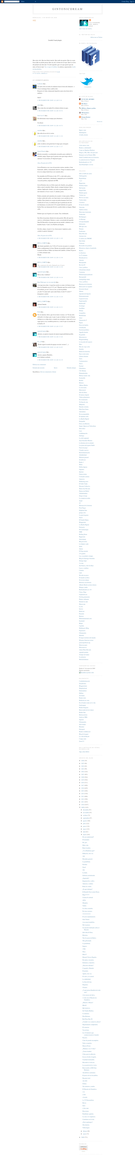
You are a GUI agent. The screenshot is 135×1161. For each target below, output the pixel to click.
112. (34, 20)
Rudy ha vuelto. (87, 886)
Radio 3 (81, 462)
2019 (83, 780)
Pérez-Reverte (83, 234)
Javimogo (82, 306)
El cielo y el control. (88, 976)
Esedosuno (82, 231)
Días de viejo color (84, 347)
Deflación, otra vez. (87, 853)
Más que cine (83, 226)
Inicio (55, 368)
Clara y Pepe (82, 592)
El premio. (85, 971)
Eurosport (82, 729)
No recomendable (84, 414)
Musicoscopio (83, 645)
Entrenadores (83, 691)
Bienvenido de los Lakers (86, 710)
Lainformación (83, 433)
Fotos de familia (83, 325)
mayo (84, 829)
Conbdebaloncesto (84, 681)
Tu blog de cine (83, 402)
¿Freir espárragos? (87, 1122)
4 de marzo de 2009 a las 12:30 (50, 257)
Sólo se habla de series (85, 173)
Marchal (81, 635)
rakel (38, 105)
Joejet (80, 501)
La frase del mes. (87, 982)
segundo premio (83, 652)
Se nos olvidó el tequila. (89, 1057)
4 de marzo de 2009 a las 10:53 (50, 125)
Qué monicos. (86, 1008)
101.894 (84, 1081)
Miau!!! (84, 954)
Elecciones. (85, 1111)
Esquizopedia (83, 301)
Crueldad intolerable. (88, 1060)
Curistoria (82, 272)
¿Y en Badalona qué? (88, 851)
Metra (80, 464)
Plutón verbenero (84, 599)
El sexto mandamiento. (89, 917)
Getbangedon (83, 176)
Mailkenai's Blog (84, 628)
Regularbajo (82, 178)
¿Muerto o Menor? (87, 1002)
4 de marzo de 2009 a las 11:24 (50, 136)
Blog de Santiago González (87, 558)
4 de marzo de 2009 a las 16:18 (50, 360)
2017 (83, 785)
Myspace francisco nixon (86, 640)
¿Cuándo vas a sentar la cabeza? (91, 1022)
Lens (80, 431)
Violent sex (82, 195)
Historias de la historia (85, 284)
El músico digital (84, 395)
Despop (81, 229)
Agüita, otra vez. (87, 974)
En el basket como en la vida (87, 703)
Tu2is (80, 359)
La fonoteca (82, 253)
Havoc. (84, 1103)
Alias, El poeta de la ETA (44, 163)
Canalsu (81, 570)
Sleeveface (82, 428)
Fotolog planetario (84, 597)
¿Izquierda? (85, 878)
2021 (83, 774)
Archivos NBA (83, 717)
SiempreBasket (85, 117)
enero (84, 1134)
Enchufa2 (82, 621)
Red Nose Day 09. (87, 1019)
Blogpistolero (83, 686)
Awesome (81, 207)
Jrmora (81, 549)
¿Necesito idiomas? (88, 965)
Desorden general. (87, 859)
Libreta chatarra (83, 356)
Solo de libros (83, 392)
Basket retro (82, 698)
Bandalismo (82, 315)
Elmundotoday (83, 373)
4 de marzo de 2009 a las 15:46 (50, 337)
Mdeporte (82, 404)
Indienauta (82, 224)
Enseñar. (84, 864)
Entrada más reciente (39, 368)
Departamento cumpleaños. (90, 1024)
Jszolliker (82, 308)
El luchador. (85, 840)
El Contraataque (83, 529)
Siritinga (81, 436)
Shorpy (81, 311)
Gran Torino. (86, 919)
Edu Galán (82, 241)
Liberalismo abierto (84, 270)
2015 (83, 791)
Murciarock (82, 390)
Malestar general (84, 457)
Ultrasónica (82, 368)
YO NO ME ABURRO (87, 99)
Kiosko (81, 380)
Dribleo (81, 693)
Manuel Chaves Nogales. (89, 957)
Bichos (81, 250)
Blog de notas (83, 541)
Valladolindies (83, 493)
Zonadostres (82, 683)
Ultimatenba (82, 633)
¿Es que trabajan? (87, 889)
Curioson (81, 243)
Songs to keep (83, 496)
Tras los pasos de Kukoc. (89, 938)
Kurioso (81, 616)
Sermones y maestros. (88, 963)
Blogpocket (82, 522)
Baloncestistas (83, 715)
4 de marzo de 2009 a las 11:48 (50, 238)
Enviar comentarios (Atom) (48, 372)
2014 (83, 794)
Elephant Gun (83, 510)
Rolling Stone (83, 534)
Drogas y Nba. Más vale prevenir (88, 152)
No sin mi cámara (84, 580)
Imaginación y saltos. (88, 881)
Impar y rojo (82, 130)
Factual (81, 366)
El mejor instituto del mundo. (87, 638)
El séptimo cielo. (84, 416)
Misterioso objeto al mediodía (87, 248)
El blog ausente (83, 551)
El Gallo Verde (83, 484)
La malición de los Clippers (87, 160)
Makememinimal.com (85, 618)
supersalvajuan (41, 272)
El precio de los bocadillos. (90, 1075)
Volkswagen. (86, 1128)
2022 (83, 772)
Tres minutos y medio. (88, 1086)
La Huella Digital (84, 419)
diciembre (86, 810)
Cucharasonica (83, 361)
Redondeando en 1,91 (85, 162)
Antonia (81, 260)
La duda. (84, 873)
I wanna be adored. (87, 897)
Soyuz (81, 517)
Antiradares (82, 412)
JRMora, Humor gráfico (88, 108)
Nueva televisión (84, 354)
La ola (81, 606)
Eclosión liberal (83, 289)
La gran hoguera (83, 515)
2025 (83, 763)
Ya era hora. (85, 1030)
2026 (83, 761)
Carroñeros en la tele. (88, 1119)
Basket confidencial (84, 732)
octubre (85, 815)
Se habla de (82, 460)
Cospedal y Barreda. (88, 968)
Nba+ (80, 344)
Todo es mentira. (87, 1043)
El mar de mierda (84, 205)
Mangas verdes (83, 587)
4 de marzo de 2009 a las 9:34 (49, 100)
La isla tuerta (82, 387)
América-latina (83, 210)
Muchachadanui (83, 659)
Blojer (81, 623)
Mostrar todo (99, 121)
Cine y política (83, 267)
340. (83, 856)
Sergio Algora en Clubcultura (87, 426)
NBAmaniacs (85, 113)
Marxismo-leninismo (85, 212)
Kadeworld (82, 303)
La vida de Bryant (84, 736)
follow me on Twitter (96, 37)
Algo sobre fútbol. (84, 752)
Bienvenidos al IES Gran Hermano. (89, 1069)
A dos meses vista (84, 145)
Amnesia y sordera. (87, 884)
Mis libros (84, 104)
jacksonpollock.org (84, 643)
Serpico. (84, 946)
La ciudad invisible (84, 498)
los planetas (82, 657)
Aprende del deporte (85, 294)
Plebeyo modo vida (84, 376)
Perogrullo (82, 421)
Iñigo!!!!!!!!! (85, 895)
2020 (83, 777)
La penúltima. (86, 862)
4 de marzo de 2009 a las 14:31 (50, 307)
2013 (83, 796)
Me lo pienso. (86, 925)
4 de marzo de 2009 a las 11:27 (50, 146)
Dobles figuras (83, 467)
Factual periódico (84, 330)
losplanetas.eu (83, 594)
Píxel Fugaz (82, 508)
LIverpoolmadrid (84, 222)
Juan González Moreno (85, 440)
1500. (84, 949)
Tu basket (82, 695)
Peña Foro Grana (83, 409)
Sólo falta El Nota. (87, 932)
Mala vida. (85, 845)
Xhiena (81, 291)
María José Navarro (84, 489)
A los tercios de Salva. (88, 995)
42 (80, 503)
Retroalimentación (84, 453)
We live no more (83, 197)
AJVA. (84, 900)
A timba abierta (83, 135)
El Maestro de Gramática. (89, 1089)
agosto (85, 821)
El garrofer (82, 335)
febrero (85, 1131)
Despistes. (85, 985)
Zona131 (81, 741)
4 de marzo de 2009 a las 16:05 (50, 347)
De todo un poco (84, 575)
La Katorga (82, 219)
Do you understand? (88, 837)
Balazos (81, 383)
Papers (81, 323)
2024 (83, 766)
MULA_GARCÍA (42, 243)
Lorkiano (40, 84)
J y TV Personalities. (88, 1100)
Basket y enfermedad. (85, 148)
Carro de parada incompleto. (90, 1040)
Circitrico (82, 202)
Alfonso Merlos (83, 385)
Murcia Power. (86, 1046)
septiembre (86, 818)
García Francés (41, 151)
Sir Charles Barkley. (88, 1011)
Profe (38, 312)
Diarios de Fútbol (84, 491)
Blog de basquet (83, 734)
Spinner (81, 472)
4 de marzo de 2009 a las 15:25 (50, 326)
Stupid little (82, 190)
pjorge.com (82, 513)
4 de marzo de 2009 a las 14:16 (50, 277)
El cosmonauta (83, 400)
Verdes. (84, 906)
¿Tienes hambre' (87, 1051)
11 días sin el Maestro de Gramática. (89, 999)
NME (80, 532)
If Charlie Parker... (84, 520)
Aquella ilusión (83, 332)
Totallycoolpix (83, 185)
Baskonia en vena (84, 700)
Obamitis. (85, 903)
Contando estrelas (84, 477)
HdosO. (84, 1005)
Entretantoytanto (84, 296)
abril (84, 832)
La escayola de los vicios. (89, 1065)
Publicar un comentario (39, 364)
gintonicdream (67, 9)
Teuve (81, 363)
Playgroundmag (83, 339)
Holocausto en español (85, 287)
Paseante (81, 614)
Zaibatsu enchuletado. (88, 875)
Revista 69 (82, 265)
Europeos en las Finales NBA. (87, 155)
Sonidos (81, 349)
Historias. (85, 935)
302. (83, 870)
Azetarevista (82, 236)
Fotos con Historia (84, 424)
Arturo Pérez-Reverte (85, 650)
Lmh (80, 573)
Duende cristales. (84, 407)
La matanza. (85, 1013)
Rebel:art (81, 611)
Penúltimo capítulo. (88, 1114)
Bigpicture (82, 183)
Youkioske (82, 214)
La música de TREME (85, 238)
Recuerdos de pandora (85, 246)
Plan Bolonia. (86, 1016)
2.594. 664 (85, 1108)
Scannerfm (82, 378)
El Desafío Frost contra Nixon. (91, 892)
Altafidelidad (83, 455)
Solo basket (82, 724)
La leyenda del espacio (85, 342)
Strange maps (83, 561)
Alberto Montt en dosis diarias (87, 585)
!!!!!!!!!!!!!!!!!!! (86, 914)
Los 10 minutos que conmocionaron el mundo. (90, 1034)
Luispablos (82, 313)
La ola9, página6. (84, 438)
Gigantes (81, 469)
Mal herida (82, 188)
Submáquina (82, 132)
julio (84, 823)
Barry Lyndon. (86, 848)
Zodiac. (84, 1084)
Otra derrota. (86, 1125)
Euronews (82, 527)
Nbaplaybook (83, 688)
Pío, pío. (84, 842)
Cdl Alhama (82, 371)
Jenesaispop (82, 539)
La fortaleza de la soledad (86, 443)
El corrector (85, 1027)
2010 (83, 805)
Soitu (80, 546)
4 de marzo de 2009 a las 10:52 (50, 111)
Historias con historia (85, 582)
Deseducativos (83, 258)
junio (84, 826)
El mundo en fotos (84, 578)
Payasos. (84, 1038)
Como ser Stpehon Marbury (87, 150)
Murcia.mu (82, 604)
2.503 (84, 1095)
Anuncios (82, 479)
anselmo (39, 130)
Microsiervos (83, 337)
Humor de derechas (84, 351)
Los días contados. (87, 908)
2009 (83, 807)
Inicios (81, 609)
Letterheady (82, 327)
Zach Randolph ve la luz (86, 164)
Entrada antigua (71, 368)
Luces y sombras (83, 568)
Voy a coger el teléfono (50, 67)
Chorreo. (84, 987)
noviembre (86, 812)
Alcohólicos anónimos (88, 1073)
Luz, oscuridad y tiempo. (86, 556)
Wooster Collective (84, 486)
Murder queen (83, 193)
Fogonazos (82, 630)
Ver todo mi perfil (85, 28)
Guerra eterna (83, 474)
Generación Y (83, 320)
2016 (83, 788)
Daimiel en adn (83, 602)
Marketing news (83, 481)
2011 (83, 802)
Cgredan (81, 626)
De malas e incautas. (88, 960)
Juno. (84, 1106)
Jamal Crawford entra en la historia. (89, 157)
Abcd (80, 318)
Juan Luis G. (41, 115)
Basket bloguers (83, 707)
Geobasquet (82, 705)
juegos (83, 1151)
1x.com (81, 563)
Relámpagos (82, 217)
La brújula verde (83, 544)
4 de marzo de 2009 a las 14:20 (50, 297)
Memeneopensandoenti (85, 274)
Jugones (81, 719)
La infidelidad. (86, 979)
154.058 (84, 1097)
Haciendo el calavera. (88, 1062)
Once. (84, 952)
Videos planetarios (84, 397)
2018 (83, 783)
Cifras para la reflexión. (89, 1054)
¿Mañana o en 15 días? (89, 1049)
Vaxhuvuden (82, 200)
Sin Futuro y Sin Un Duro (86, 566)
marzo (85, 834)
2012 (83, 799)
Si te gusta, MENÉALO (40, 73)
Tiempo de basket (84, 655)
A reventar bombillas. (88, 922)
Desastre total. (86, 1078)
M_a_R (39, 341)
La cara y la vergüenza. (89, 1117)
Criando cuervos (83, 450)
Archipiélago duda (84, 279)
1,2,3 (80, 181)
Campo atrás (82, 739)
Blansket (81, 727)
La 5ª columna (83, 255)
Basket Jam (82, 712)
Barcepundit (82, 262)
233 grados (82, 553)
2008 (83, 1137)
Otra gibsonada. (86, 941)
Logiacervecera (83, 299)
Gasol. (84, 867)
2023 (83, 769)
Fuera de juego (83, 448)
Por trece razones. (87, 911)
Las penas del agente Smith (87, 445)
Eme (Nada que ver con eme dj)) (46, 282)
